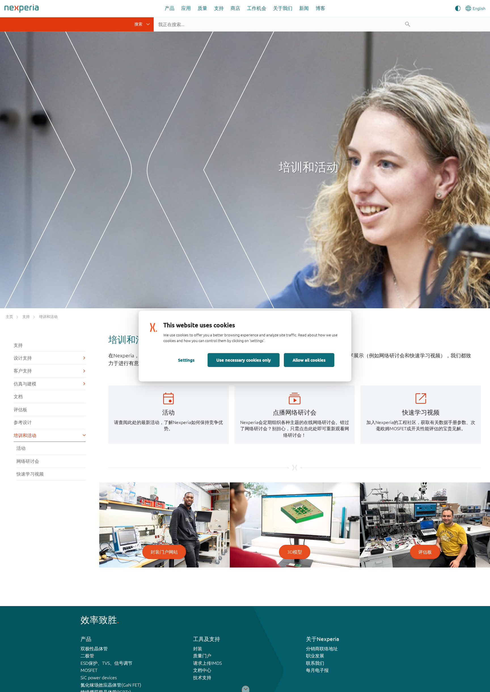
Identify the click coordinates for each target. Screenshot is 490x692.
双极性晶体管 (94, 648)
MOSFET (89, 670)
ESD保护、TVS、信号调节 (106, 663)
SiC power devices (99, 677)
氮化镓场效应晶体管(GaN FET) (111, 684)
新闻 (304, 8)
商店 (235, 8)
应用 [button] (186, 8)
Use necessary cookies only (243, 359)
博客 (320, 8)
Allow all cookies (309, 359)
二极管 (87, 655)
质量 (202, 8)
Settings (186, 359)
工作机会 (256, 8)
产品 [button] (169, 8)
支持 (219, 8)
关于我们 (282, 8)
